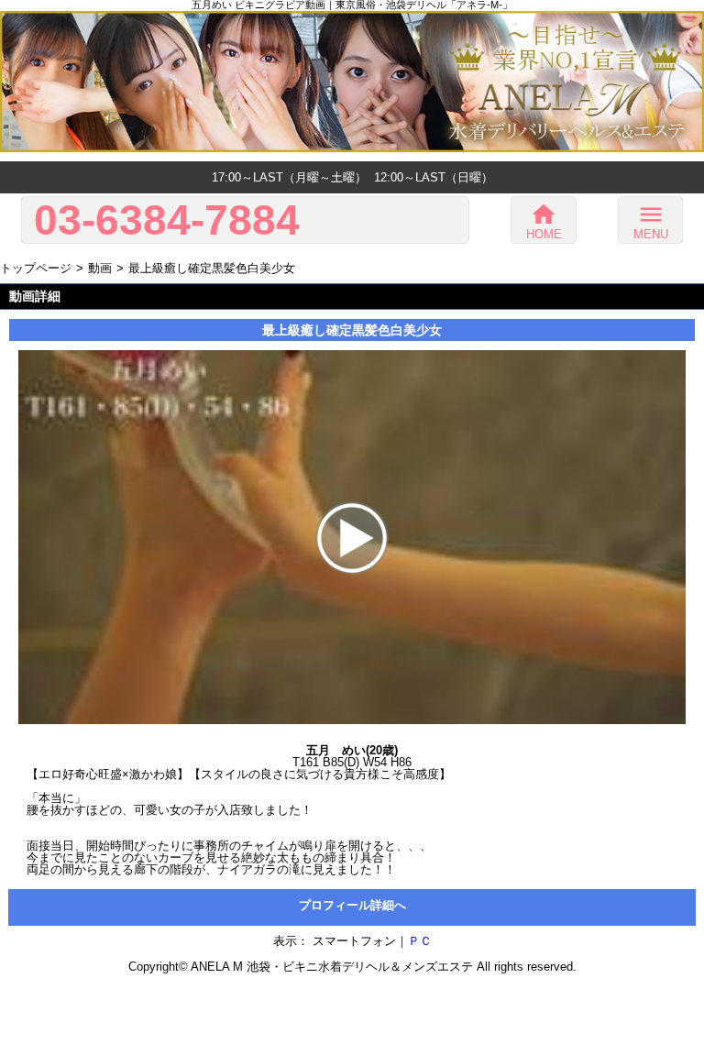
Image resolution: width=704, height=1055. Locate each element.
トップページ (36, 268)
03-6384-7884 (167, 220)
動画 (100, 268)
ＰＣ (420, 941)
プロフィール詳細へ (352, 905)
